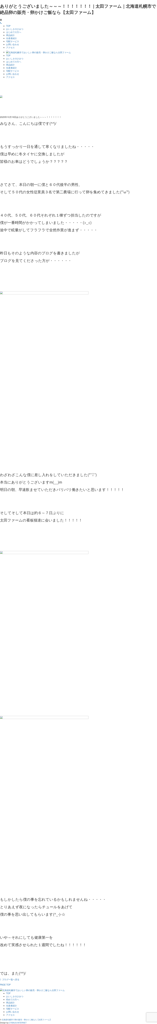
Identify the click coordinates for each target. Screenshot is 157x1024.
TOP (8, 25)
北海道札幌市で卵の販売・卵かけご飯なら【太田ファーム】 (27, 1019)
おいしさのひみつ (14, 28)
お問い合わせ (12, 44)
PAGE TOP (5, 984)
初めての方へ (12, 999)
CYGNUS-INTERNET (18, 1022)
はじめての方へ (13, 32)
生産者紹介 (11, 38)
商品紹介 (10, 35)
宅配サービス (12, 41)
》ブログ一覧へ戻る (9, 979)
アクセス (10, 47)
